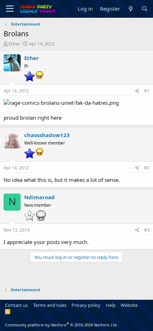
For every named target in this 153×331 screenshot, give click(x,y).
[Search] (145, 8)
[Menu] (9, 9)
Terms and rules (50, 305)
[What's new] (130, 8)
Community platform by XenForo (61, 324)
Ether (14, 43)
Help (111, 305)
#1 (146, 91)
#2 (146, 168)
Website (129, 305)
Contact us (16, 305)
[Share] (137, 91)
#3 (146, 230)
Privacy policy (86, 305)
